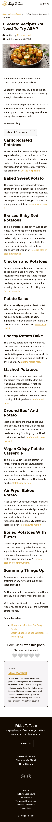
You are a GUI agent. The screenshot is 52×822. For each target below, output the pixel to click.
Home (5, 14)
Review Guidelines (26, 804)
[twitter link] (23, 776)
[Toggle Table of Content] (31, 132)
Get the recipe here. (30, 170)
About (26, 790)
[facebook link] (29, 776)
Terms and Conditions (26, 801)
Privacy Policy (26, 808)
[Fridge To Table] (12, 4)
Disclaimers (26, 797)
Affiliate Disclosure (26, 794)
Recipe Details (15, 14)
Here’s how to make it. (31, 525)
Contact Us (25, 743)
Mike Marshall (24, 35)
